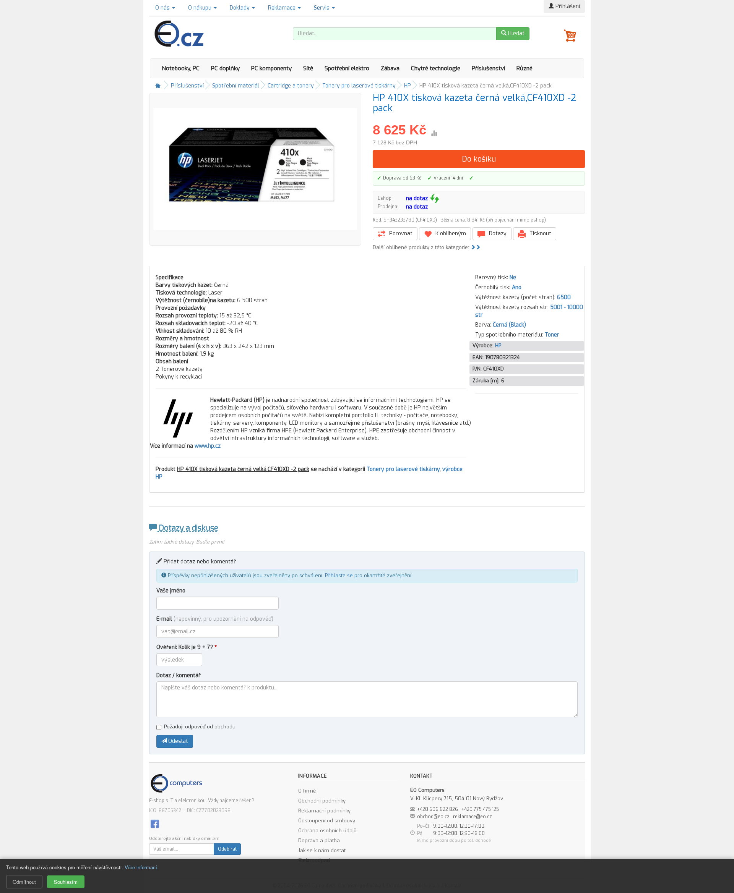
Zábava (390, 68)
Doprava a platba (319, 840)
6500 (564, 297)
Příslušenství (488, 68)
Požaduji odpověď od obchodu (199, 726)
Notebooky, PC (181, 68)
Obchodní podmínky (322, 801)
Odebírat (227, 849)
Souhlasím (66, 881)
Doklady (240, 7)
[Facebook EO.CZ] (155, 823)
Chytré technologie (435, 68)
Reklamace (282, 7)
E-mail (214, 619)
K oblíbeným (450, 233)
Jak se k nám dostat (322, 850)
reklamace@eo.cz (472, 817)
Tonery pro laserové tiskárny (359, 85)
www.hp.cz (208, 446)
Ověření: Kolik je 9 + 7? (186, 647)
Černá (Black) (509, 324)
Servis (322, 7)
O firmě (307, 791)
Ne (513, 277)
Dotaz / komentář (178, 675)
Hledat (516, 33)
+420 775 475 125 (480, 809)
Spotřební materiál (235, 85)
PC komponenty (271, 68)
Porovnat (400, 233)
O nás (163, 7)
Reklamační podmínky (324, 810)
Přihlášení (567, 6)
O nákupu (200, 7)
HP (407, 85)
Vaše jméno (170, 590)
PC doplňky (225, 68)
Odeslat (177, 741)
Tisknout (539, 233)
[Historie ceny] (434, 133)
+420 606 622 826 (437, 809)
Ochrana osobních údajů (327, 830)
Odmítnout (24, 881)
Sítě (308, 68)
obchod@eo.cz (433, 817)
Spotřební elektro (347, 68)
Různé (524, 68)
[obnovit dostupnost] (434, 198)
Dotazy (497, 233)
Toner (552, 334)
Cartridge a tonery (291, 85)
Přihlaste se (339, 575)
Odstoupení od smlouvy (326, 820)
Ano (516, 287)
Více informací (141, 867)
